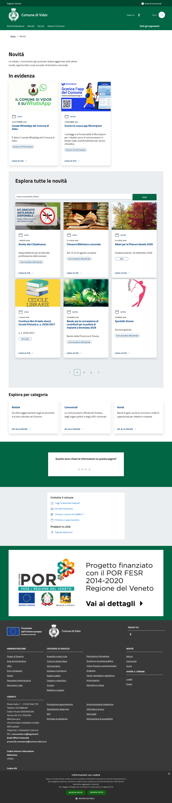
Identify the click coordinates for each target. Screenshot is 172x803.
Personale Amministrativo (19, 680)
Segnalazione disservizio (58, 709)
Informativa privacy (95, 709)
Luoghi (129, 679)
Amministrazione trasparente (100, 704)
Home (13, 36)
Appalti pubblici (54, 675)
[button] (86, 798)
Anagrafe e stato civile (57, 656)
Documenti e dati (15, 685)
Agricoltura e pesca (95, 685)
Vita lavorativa (53, 666)
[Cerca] (162, 15)
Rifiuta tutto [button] (96, 792)
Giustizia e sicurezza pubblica (100, 661)
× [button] (169, 774)
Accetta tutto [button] (75, 792)
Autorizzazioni (93, 680)
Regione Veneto (14, 3)
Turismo (50, 685)
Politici (10, 675)
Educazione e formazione (98, 656)
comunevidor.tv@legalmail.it (25, 734)
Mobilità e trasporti (55, 690)
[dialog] (86, 787)
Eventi (129, 684)
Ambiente (91, 670)
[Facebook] (138, 15)
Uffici (9, 666)
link (111, 787)
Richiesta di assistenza (57, 718)
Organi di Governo (15, 656)
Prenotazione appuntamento (60, 704)
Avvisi (19, 116)
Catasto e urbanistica (56, 680)
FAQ (49, 714)
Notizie (73, 116)
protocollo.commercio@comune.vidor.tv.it (26, 741)
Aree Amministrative (16, 661)
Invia (144, 197)
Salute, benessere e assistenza (100, 675)
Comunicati (131, 661)
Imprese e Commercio (56, 670)
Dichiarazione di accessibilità (100, 718)
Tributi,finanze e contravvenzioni (102, 665)
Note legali (91, 714)
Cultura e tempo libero (57, 661)
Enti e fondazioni (14, 670)
